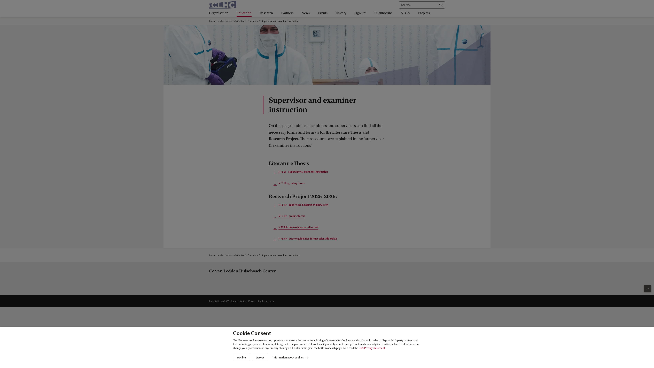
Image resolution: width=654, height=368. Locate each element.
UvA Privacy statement (372, 348)
